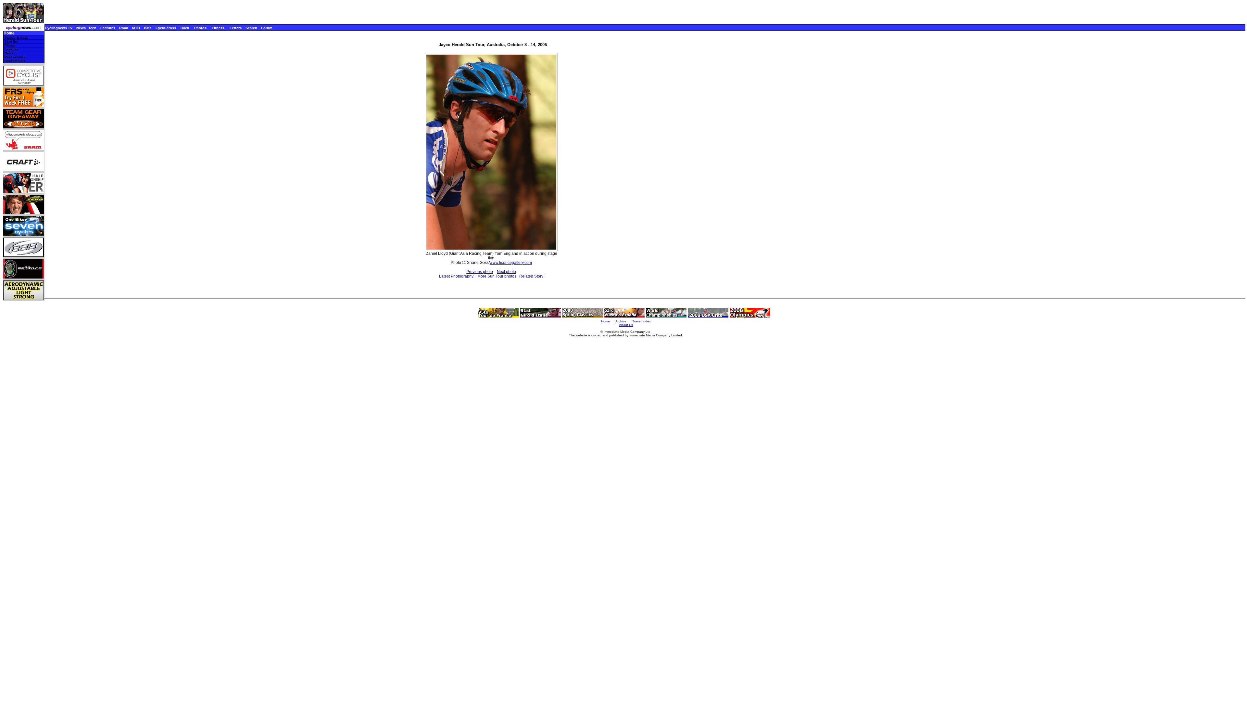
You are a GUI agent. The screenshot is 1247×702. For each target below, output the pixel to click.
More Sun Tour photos (496, 276)
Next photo (506, 271)
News (81, 28)
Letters (236, 28)
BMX (148, 28)
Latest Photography (456, 276)
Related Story (531, 276)
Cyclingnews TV (58, 28)
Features (107, 28)
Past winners (15, 57)
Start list (11, 41)
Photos (200, 28)
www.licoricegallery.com (511, 262)
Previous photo (479, 271)
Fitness (218, 28)
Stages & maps (17, 37)
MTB (136, 28)
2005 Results (15, 61)
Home (9, 33)
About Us (626, 325)
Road (123, 28)
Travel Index (641, 321)
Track (184, 28)
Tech (92, 28)
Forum (266, 28)
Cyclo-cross (166, 28)
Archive (620, 321)
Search (251, 28)
